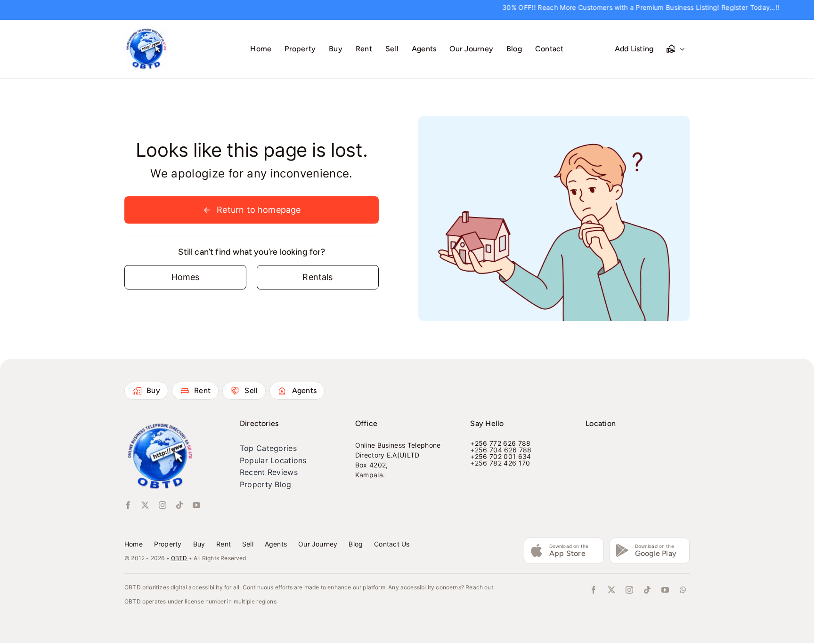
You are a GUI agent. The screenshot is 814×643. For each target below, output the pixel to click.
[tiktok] (179, 505)
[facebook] (128, 505)
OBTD (179, 558)
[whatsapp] (683, 589)
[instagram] (162, 505)
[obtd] (146, 31)
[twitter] (145, 505)
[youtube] (196, 505)
